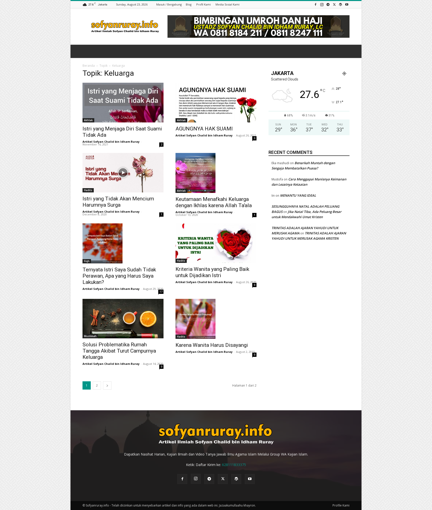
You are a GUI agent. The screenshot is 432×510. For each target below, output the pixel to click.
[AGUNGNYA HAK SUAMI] (216, 102)
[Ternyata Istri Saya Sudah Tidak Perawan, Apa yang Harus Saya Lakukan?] (123, 243)
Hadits (88, 190)
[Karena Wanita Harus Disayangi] (216, 319)
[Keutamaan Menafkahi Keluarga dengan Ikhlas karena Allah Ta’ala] (216, 173)
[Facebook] (315, 4)
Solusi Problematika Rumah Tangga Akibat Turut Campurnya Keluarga (119, 351)
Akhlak (88, 120)
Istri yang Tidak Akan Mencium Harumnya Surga (118, 202)
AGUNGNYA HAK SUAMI (204, 129)
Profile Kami (341, 505)
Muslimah (90, 336)
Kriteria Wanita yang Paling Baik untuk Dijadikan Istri (212, 272)
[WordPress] (340, 4)
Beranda (88, 65)
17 (161, 291)
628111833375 (234, 464)
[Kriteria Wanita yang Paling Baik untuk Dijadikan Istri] (216, 243)
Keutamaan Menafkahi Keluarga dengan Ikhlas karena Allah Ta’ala (214, 202)
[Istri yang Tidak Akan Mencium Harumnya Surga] (123, 173)
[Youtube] (347, 4)
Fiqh (87, 261)
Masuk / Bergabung (169, 4)
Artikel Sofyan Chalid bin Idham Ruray (111, 141)
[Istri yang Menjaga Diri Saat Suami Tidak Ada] (123, 102)
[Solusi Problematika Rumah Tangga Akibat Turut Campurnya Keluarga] (123, 319)
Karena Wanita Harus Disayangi (212, 345)
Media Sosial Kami (228, 4)
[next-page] (107, 385)
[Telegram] (328, 4)
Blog (189, 4)
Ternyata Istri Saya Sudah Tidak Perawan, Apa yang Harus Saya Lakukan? (119, 276)
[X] (334, 4)
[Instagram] (321, 4)
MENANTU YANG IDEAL (298, 195)
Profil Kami (203, 4)
